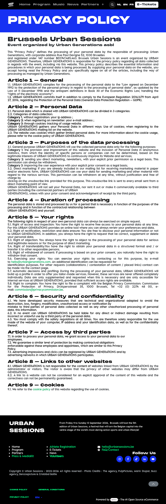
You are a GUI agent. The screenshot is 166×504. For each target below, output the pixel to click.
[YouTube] (153, 459)
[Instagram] (119, 459)
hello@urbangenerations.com (31, 261)
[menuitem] (25, 4)
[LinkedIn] (144, 459)
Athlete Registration (63, 446)
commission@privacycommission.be (39, 289)
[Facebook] (128, 459)
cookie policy (41, 389)
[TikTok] (136, 459)
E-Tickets (146, 4)
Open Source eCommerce (143, 499)
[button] (112, 4)
